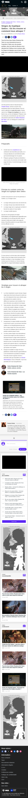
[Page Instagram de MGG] (21, 751)
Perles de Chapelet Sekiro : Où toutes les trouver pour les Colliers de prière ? (13, 397)
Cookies (3, 770)
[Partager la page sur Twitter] (9, 37)
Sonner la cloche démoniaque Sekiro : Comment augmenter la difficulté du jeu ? (14, 504)
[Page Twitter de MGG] (8, 751)
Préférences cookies (7, 772)
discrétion (4, 121)
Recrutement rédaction (8, 762)
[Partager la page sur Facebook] (6, 37)
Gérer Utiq (4, 777)
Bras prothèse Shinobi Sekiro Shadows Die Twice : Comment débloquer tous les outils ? (14, 617)
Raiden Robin (21, 33)
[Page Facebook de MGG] (2, 751)
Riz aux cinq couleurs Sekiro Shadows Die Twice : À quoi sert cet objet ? (14, 500)
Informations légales (7, 765)
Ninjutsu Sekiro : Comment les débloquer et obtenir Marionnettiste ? (15, 487)
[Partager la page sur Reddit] (11, 37)
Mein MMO (4, 786)
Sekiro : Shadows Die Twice (19, 18)
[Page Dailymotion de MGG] (14, 751)
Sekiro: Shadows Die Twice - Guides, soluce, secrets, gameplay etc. (12, 22)
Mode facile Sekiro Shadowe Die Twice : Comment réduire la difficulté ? (14, 479)
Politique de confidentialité (8, 774)
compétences (16, 149)
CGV (2, 779)
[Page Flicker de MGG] (18, 751)
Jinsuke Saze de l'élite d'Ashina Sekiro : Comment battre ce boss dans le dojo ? (14, 512)
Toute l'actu (14, 521)
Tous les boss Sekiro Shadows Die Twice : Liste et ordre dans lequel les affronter (13, 594)
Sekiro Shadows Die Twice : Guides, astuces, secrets (14, 367)
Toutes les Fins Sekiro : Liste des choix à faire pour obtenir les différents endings (13, 645)
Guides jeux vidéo (9, 18)
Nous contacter (5, 757)
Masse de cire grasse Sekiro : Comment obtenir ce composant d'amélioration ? (14, 492)
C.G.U (3, 767)
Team (3, 760)
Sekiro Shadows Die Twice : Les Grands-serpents (16, 372)
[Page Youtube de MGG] (11, 751)
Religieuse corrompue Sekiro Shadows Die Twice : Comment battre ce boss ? (14, 496)
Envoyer (23, 449)
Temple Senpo (5, 106)
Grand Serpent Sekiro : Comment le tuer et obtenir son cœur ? (15, 516)
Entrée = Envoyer (13, 449)
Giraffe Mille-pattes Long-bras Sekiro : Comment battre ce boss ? (13, 508)
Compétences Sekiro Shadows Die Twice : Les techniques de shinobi (14, 483)
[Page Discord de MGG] (5, 751)
